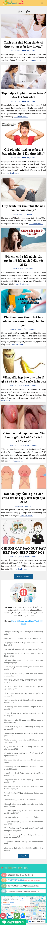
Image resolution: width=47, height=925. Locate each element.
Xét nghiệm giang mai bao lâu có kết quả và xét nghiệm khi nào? (23, 754)
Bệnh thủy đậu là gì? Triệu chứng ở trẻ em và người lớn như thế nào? (23, 836)
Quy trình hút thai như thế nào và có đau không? (23, 649)
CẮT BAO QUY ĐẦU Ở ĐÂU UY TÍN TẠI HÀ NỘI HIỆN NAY (23, 688)
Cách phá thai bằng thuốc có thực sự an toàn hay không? (23, 633)
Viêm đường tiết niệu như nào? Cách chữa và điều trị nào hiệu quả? (23, 768)
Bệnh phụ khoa (28, 50)
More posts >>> (23, 576)
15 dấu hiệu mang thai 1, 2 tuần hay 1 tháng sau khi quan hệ (23, 728)
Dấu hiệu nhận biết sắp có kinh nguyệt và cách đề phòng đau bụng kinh (23, 829)
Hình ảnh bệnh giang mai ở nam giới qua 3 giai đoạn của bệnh (23, 805)
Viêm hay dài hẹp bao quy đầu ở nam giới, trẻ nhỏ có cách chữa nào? (23, 674)
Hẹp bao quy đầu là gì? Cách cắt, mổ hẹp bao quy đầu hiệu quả (23, 701)
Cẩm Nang (28, 214)
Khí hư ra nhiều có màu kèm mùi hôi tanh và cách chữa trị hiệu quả (23, 741)
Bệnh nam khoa (31, 385)
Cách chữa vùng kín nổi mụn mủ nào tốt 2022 (22, 800)
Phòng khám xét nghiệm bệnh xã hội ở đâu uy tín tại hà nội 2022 (23, 734)
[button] (42, 3)
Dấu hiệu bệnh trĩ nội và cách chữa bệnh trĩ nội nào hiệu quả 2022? (23, 812)
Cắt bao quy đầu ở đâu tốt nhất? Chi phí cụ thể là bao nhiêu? (23, 708)
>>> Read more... (35, 60)
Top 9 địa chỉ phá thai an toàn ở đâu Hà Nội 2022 (23, 638)
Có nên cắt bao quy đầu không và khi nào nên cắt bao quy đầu (23, 714)
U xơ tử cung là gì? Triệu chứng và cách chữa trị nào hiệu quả (23, 774)
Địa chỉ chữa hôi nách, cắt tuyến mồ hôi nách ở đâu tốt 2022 (23, 655)
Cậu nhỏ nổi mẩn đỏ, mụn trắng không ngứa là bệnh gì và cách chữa (23, 721)
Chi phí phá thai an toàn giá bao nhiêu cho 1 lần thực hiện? (23, 644)
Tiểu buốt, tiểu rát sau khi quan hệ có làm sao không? (23, 761)
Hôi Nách (29, 269)
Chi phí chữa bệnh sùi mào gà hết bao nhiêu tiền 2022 (23, 842)
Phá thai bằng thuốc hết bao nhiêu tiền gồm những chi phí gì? (23, 661)
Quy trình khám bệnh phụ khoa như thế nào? (21, 817)
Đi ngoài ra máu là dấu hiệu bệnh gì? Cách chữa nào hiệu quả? (23, 781)
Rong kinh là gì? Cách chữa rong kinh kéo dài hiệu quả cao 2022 (23, 748)
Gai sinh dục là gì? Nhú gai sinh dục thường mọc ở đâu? (23, 794)
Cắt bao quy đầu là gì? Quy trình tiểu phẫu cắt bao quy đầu (23, 694)
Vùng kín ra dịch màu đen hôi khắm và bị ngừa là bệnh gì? (23, 849)
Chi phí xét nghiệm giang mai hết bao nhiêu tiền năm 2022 (23, 822)
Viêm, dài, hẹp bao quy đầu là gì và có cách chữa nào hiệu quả (23, 668)
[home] (12, 2)
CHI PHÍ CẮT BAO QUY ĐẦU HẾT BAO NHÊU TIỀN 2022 (23, 681)
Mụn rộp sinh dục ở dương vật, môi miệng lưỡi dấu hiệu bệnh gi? (23, 787)
